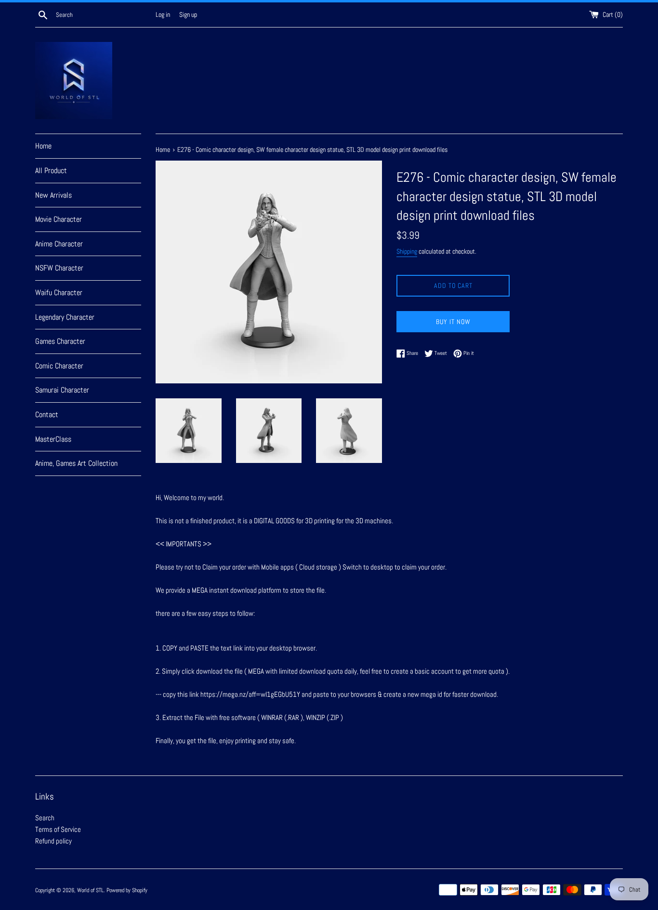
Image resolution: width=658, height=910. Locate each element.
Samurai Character (62, 390)
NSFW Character (59, 268)
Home (43, 146)
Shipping (406, 251)
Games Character (60, 341)
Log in (163, 15)
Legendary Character (64, 317)
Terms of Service (58, 829)
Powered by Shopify (126, 890)
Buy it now (453, 321)
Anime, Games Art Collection (76, 463)
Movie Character (58, 219)
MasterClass (53, 439)
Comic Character (59, 366)
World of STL (90, 890)
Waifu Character (58, 292)
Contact (46, 414)
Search (44, 817)
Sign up (188, 15)
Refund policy (53, 840)
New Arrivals (53, 195)
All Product (51, 170)
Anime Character (59, 244)
